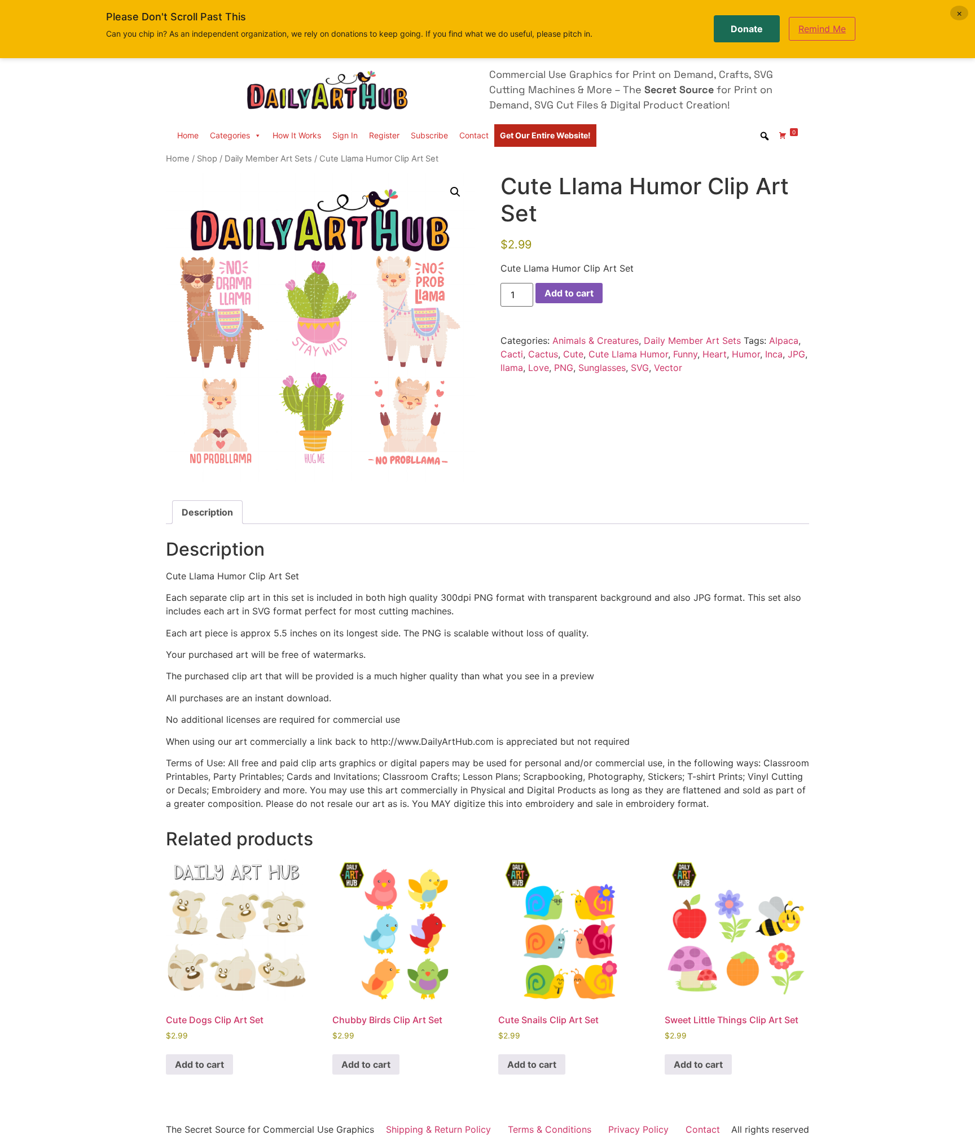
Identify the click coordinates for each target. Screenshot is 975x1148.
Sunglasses (602, 367)
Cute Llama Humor (628, 354)
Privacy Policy (638, 1129)
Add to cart (569, 293)
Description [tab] (207, 512)
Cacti (511, 354)
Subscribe (429, 135)
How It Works (297, 135)
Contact (474, 135)
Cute (573, 354)
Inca (774, 354)
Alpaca (783, 340)
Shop (207, 159)
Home (188, 135)
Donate (747, 28)
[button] (455, 192)
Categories (230, 135)
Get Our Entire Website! (545, 135)
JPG (796, 354)
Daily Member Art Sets (268, 159)
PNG (563, 367)
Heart (714, 354)
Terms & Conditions (549, 1129)
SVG (640, 367)
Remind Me (822, 28)
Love (538, 367)
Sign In (345, 135)
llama (511, 367)
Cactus (543, 354)
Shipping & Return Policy (438, 1129)
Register (384, 135)
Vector (668, 367)
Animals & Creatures (595, 340)
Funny (685, 354)
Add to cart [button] (199, 1064)
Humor (746, 354)
